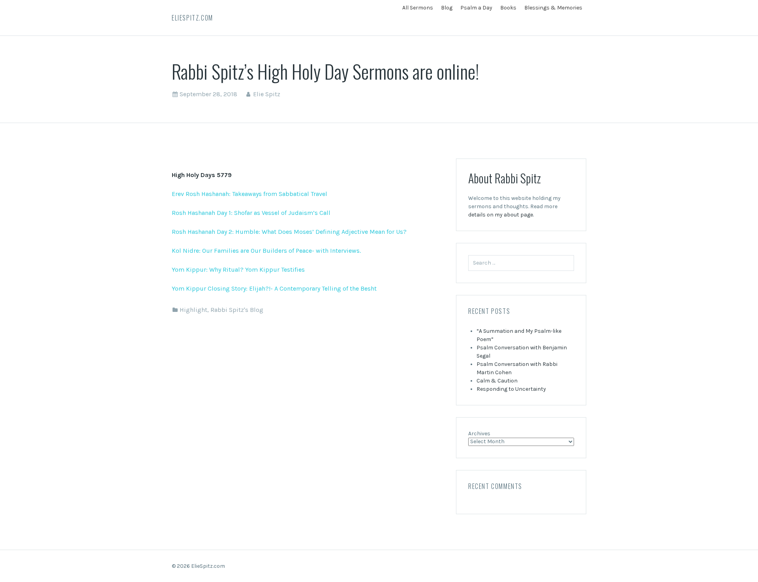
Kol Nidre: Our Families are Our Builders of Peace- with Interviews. (266, 250)
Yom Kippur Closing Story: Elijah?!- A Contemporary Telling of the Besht (274, 288)
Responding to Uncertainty (511, 389)
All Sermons (417, 7)
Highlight (193, 309)
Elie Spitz (266, 94)
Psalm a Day (476, 7)
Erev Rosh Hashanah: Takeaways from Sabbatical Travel (249, 194)
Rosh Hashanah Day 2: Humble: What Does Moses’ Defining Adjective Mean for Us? (289, 231)
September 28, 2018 (208, 94)
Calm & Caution (497, 380)
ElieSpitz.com (192, 17)
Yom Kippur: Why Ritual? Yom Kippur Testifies (238, 269)
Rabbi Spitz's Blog (236, 309)
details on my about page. (501, 214)
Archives (479, 433)
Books (508, 7)
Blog (446, 7)
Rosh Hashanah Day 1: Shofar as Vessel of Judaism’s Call (251, 212)
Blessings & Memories (553, 7)
